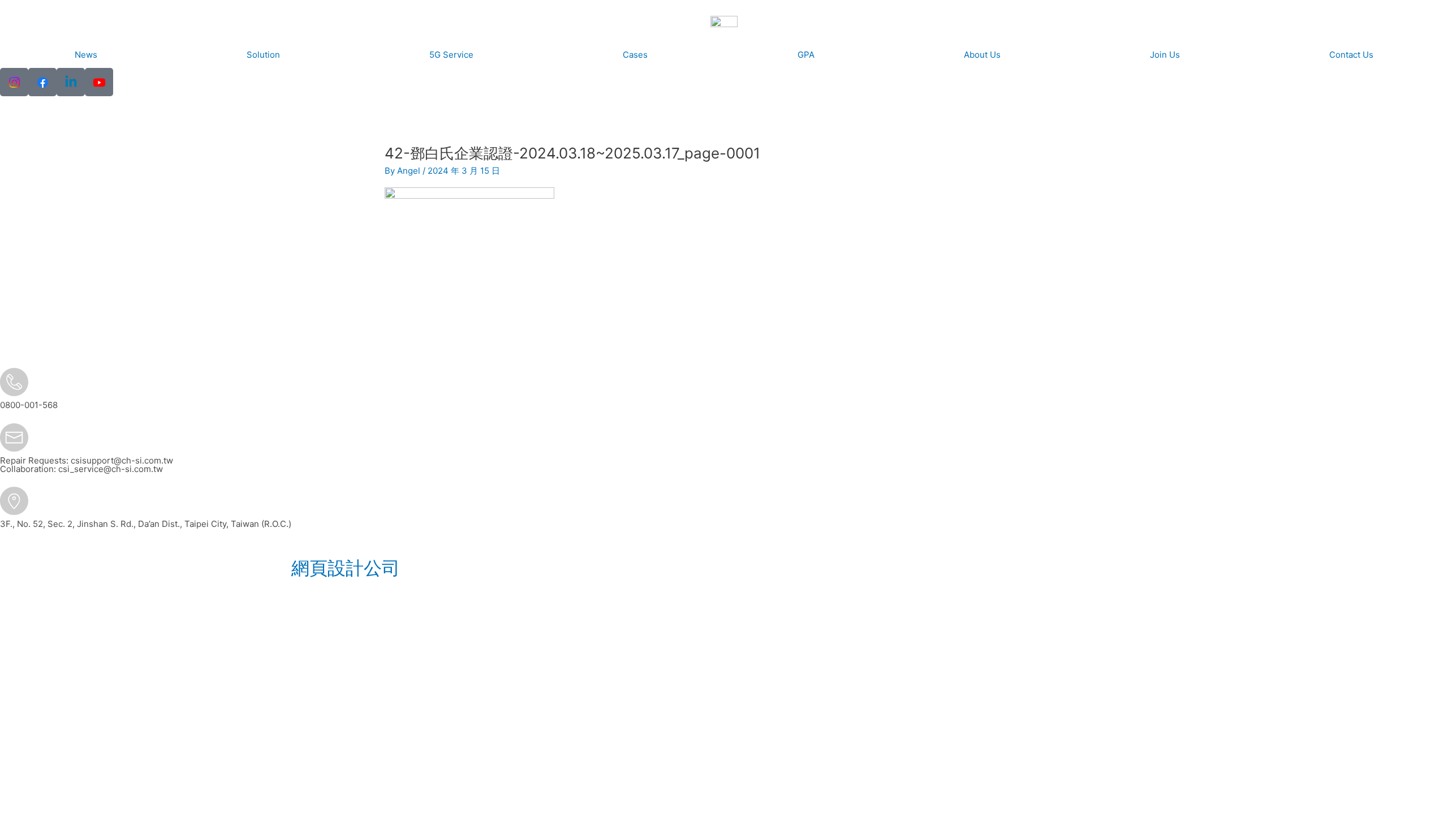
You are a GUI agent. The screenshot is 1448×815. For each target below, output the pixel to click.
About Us (982, 54)
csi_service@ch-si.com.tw (110, 469)
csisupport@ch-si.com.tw (122, 460)
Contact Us (1351, 54)
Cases (635, 54)
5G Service (451, 54)
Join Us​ (1165, 54)
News (86, 54)
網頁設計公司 (345, 568)
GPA (806, 54)
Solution (263, 54)
